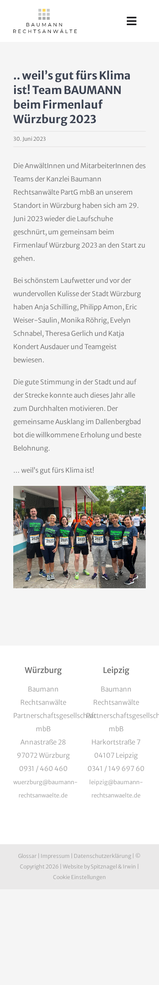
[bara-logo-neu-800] (45, 12)
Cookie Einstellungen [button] (79, 877)
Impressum (55, 856)
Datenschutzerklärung (102, 856)
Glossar (27, 856)
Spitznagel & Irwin (113, 866)
